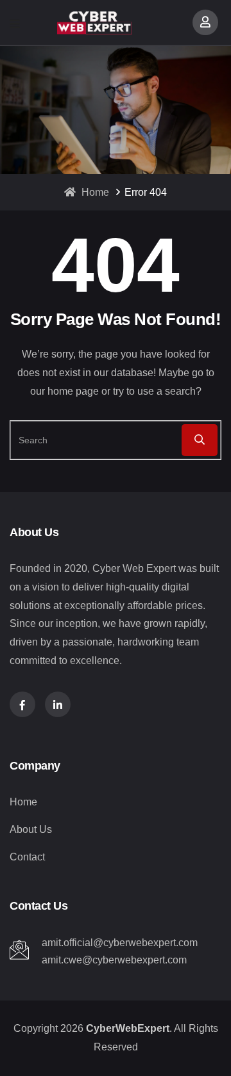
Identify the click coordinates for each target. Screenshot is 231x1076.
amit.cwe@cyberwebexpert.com (114, 959)
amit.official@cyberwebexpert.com (120, 942)
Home (94, 192)
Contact (27, 856)
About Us (31, 829)
